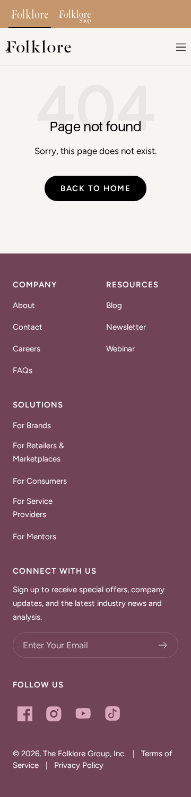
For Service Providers (33, 508)
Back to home (95, 188)
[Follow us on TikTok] (112, 714)
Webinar (120, 349)
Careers (26, 349)
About (24, 305)
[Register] (163, 645)
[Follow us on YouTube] (83, 714)
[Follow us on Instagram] (54, 714)
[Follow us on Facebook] (25, 714)
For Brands (32, 425)
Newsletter (126, 327)
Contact (27, 327)
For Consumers (40, 481)
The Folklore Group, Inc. (84, 753)
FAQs (22, 370)
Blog (114, 305)
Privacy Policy (78, 765)
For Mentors (34, 536)
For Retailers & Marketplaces (38, 452)
